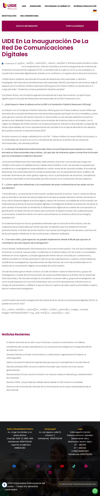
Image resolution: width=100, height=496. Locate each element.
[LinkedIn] (50, 466)
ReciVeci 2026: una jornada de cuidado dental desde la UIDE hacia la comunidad (44, 382)
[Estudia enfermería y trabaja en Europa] (95, 11)
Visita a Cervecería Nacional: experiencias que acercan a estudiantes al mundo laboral (47, 362)
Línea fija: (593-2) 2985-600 (20, 438)
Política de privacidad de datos (76, 483)
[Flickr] (50, 472)
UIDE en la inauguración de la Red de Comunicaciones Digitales (45, 47)
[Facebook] (14, 466)
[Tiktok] (73, 466)
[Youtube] (61, 466)
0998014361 (20, 448)
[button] (95, 491)
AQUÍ (23, 303)
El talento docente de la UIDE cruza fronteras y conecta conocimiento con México (45, 342)
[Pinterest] (85, 466)
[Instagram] (38, 466)
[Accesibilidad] (4, 484)
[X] (26, 466)
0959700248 (26, 441)
